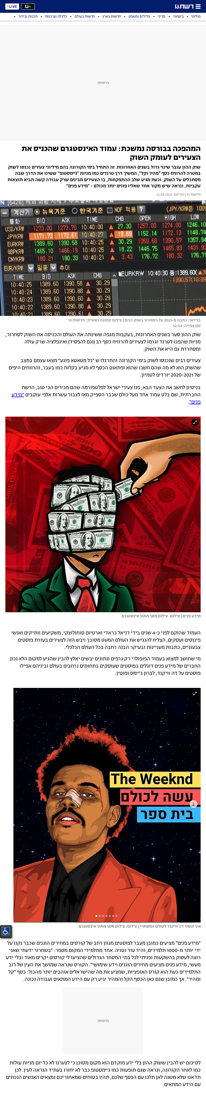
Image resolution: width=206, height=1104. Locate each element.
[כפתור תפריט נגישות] (6, 931)
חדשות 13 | (192, 195)
